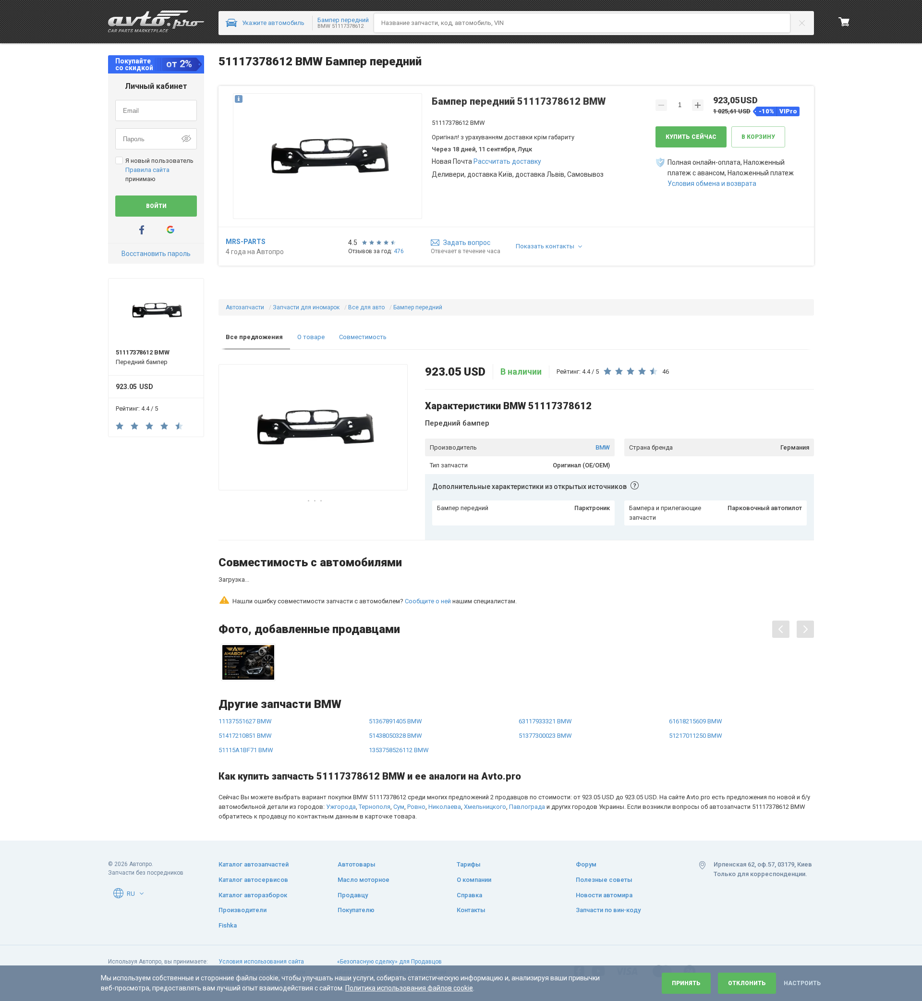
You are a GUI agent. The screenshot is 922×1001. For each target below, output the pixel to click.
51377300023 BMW (545, 693)
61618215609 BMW (695, 679)
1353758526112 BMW (399, 708)
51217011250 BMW (695, 693)
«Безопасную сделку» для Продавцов (389, 961)
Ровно (416, 765)
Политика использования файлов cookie (409, 988)
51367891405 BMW (395, 679)
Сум (398, 765)
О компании (474, 879)
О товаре (311, 337)
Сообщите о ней (428, 559)
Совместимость (363, 337)
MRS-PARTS (246, 241)
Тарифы (469, 864)
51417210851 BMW (245, 693)
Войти (156, 206)
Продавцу (353, 895)
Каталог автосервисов (253, 879)
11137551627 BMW (245, 679)
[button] (327, 157)
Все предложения (254, 337)
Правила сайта (147, 169)
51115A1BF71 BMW (245, 708)
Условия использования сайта (261, 961)
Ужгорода (341, 765)
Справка (469, 895)
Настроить (802, 983)
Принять (686, 983)
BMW (602, 447)
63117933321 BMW (545, 679)
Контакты (471, 910)
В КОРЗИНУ (758, 137)
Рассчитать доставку (507, 161)
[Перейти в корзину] (844, 21)
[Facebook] (141, 229)
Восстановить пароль (156, 253)
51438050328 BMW (395, 693)
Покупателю (356, 910)
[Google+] (170, 229)
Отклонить (747, 983)
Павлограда (527, 765)
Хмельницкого (485, 765)
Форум (586, 864)
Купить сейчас (691, 137)
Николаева (444, 765)
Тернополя (374, 765)
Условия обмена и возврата (711, 183)
